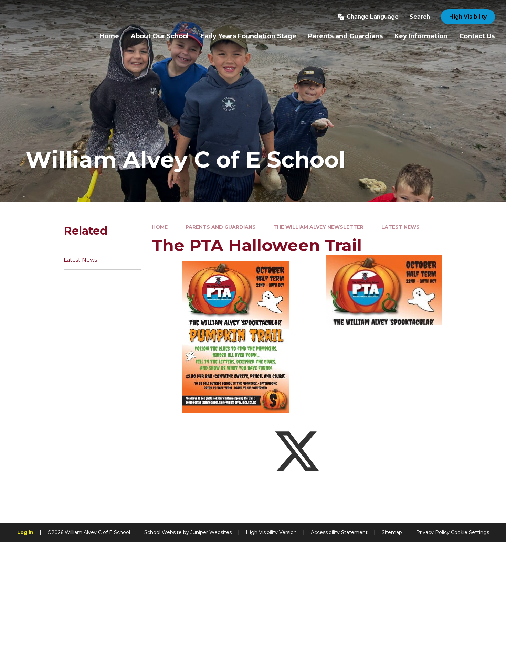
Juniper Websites (211, 532)
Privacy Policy (433, 532)
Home (160, 227)
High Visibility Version (271, 532)
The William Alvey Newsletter (318, 227)
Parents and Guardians (221, 227)
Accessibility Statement (339, 532)
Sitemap (392, 532)
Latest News (400, 227)
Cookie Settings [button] (470, 532)
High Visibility (468, 16)
